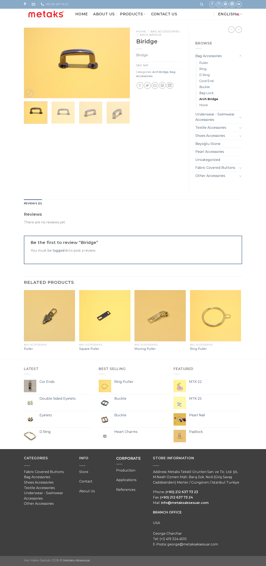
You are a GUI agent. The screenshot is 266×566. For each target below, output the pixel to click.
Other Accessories (210, 176)
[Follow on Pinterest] (226, 4)
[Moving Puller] (160, 315)
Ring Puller (198, 349)
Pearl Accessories (209, 152)
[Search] (201, 4)
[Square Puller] (105, 315)
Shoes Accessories (210, 136)
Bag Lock (206, 93)
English (227, 14)
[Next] (122, 63)
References (125, 490)
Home (81, 14)
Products (131, 14)
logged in (60, 250)
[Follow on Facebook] (212, 4)
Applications (126, 480)
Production (125, 470)
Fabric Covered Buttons (215, 168)
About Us (104, 14)
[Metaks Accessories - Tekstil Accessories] (46, 14)
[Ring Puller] (215, 315)
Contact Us (164, 14)
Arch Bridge (150, 34)
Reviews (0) (33, 203)
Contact (85, 481)
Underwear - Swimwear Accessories (215, 117)
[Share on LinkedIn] (169, 85)
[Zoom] (29, 93)
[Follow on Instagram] (219, 4)
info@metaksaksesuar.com (185, 503)
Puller (203, 63)
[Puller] (49, 315)
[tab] (33, 203)
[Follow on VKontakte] (239, 4)
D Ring (204, 75)
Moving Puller (145, 349)
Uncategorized (207, 160)
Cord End (206, 81)
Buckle (204, 87)
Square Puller (89, 349)
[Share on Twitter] (147, 85)
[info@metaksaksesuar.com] (34, 4)
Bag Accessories (165, 31)
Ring (202, 69)
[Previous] (31, 63)
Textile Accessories (210, 128)
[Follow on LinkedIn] (232, 4)
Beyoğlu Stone (207, 144)
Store (83, 472)
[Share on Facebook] (140, 85)
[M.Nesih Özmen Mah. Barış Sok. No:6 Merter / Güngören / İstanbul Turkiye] (25, 4)
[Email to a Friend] (154, 85)
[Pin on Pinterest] (162, 85)
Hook (203, 105)
